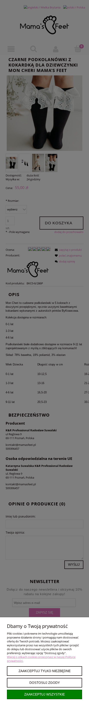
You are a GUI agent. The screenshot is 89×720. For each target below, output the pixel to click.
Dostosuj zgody (44, 682)
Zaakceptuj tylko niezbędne (45, 671)
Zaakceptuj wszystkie (44, 694)
